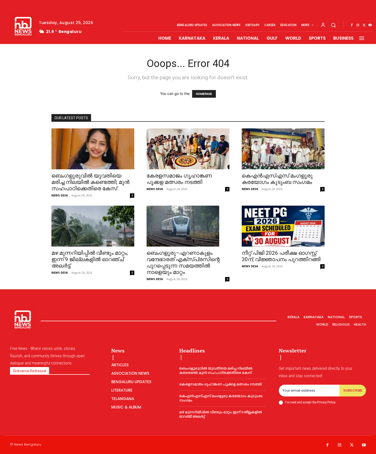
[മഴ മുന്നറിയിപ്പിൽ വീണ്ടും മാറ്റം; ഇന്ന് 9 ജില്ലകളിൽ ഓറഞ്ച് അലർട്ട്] (92, 226)
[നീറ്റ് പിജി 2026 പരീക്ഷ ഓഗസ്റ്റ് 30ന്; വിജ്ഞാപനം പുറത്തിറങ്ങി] (283, 226)
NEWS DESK (59, 195)
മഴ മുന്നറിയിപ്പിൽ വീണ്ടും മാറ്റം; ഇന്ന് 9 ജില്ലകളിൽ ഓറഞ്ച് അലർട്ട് (89, 259)
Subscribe (352, 390)
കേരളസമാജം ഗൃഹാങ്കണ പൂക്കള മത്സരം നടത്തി (179, 179)
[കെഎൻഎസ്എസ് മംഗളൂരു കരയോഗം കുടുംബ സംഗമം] (283, 148)
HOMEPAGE (204, 94)
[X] (364, 25)
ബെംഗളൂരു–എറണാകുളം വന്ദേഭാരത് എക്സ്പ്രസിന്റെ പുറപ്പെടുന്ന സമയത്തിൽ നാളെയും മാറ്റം (183, 262)
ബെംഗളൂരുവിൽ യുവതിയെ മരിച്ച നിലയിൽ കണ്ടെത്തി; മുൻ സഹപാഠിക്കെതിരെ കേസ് (90, 182)
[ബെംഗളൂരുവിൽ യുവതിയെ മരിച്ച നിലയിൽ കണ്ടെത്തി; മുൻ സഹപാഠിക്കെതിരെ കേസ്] (92, 148)
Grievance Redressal (29, 371)
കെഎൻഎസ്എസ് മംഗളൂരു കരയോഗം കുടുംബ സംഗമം (277, 179)
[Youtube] (370, 25)
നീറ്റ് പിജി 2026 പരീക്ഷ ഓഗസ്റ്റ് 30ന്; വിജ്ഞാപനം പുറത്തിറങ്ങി (281, 256)
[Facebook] (352, 25)
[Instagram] (358, 25)
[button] (333, 25)
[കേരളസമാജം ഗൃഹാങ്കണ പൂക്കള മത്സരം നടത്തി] (188, 148)
